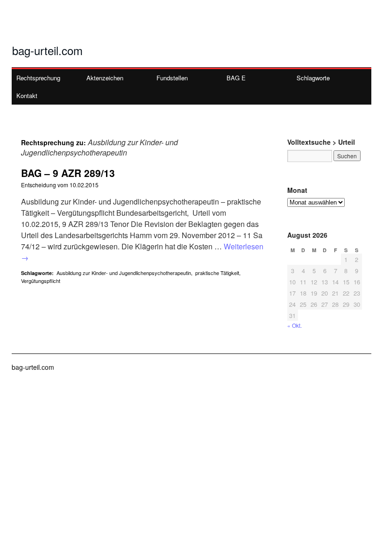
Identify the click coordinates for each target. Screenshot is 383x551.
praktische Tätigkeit (217, 272)
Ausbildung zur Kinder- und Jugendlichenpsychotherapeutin (124, 272)
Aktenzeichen (104, 77)
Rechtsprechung (38, 77)
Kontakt (26, 95)
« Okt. (294, 325)
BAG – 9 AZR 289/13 (68, 173)
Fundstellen (172, 77)
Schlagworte (313, 77)
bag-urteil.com (47, 50)
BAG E (236, 77)
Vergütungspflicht (40, 280)
